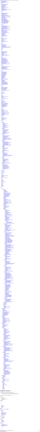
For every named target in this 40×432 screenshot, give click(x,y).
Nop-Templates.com (5, 431)
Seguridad (3, 414)
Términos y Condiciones (4, 412)
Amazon (2, 405)
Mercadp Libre (3, 406)
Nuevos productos (3, 424)
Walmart (2, 407)
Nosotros (2, 411)
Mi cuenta (2, 420)
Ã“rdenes (2, 421)
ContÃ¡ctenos (3, 417)
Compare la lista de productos (4, 425)
